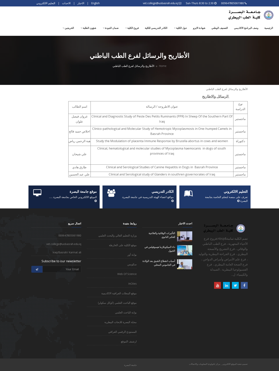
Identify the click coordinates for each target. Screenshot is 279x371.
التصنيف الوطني (219, 28)
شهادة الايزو (199, 28)
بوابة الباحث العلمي (126, 312)
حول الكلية (181, 28)
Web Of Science (127, 274)
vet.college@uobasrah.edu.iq (160, 3)
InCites (132, 283)
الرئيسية (268, 28)
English (95, 3)
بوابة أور (132, 254)
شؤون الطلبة (89, 28)
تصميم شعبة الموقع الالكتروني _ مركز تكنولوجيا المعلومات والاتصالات (218, 363)
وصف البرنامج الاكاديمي (246, 28)
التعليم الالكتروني (45, 3)
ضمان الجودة (111, 28)
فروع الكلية (133, 28)
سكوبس (132, 264)
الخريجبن (69, 28)
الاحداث (66, 3)
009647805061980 (232, 3)
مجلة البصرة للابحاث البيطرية (120, 322)
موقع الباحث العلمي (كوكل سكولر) (117, 302)
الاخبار (80, 3)
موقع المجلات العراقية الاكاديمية (119, 293)
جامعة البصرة (130, 365)
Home (162, 66)
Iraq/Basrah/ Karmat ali (67, 252)
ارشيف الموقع (129, 341)
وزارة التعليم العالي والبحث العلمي (117, 235)
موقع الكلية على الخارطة (123, 245)
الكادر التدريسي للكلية (156, 28)
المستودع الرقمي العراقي (122, 331)
